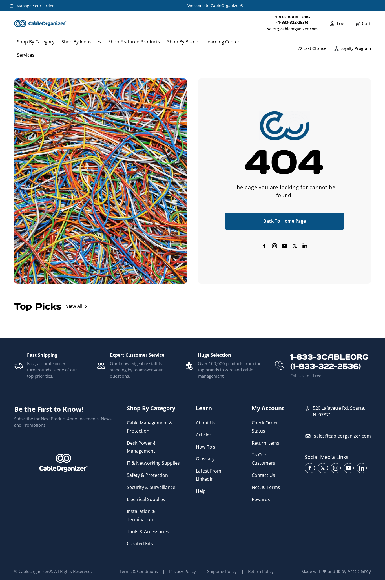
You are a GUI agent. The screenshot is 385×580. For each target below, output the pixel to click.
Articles (204, 435)
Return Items (265, 443)
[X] (295, 246)
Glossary (205, 459)
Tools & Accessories (148, 531)
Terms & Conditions (139, 571)
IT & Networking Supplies (153, 463)
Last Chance (315, 48)
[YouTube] (285, 246)
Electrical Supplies (146, 499)
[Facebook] (264, 246)
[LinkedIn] (305, 246)
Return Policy (261, 571)
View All (74, 306)
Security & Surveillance (151, 487)
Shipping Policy (222, 571)
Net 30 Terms (266, 487)
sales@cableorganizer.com (292, 29)
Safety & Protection (147, 475)
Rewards (261, 499)
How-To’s (205, 447)
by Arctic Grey (356, 571)
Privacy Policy (182, 571)
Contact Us (263, 475)
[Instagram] (274, 246)
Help (201, 491)
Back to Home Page (284, 221)
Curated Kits (140, 544)
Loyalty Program (355, 48)
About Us (206, 423)
